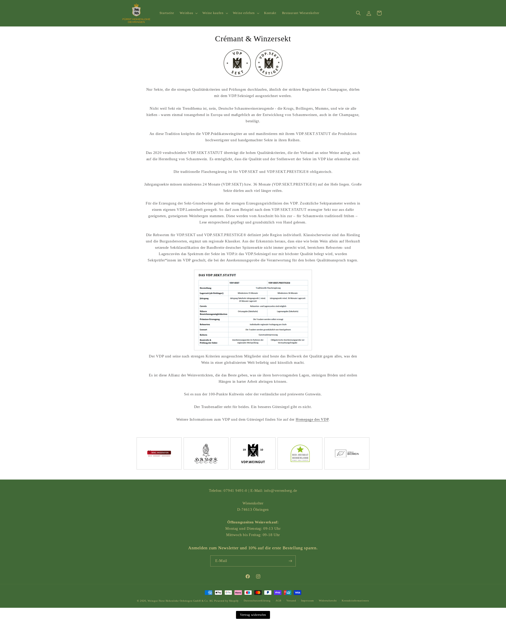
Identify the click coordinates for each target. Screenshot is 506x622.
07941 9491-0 (235, 490)
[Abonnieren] (290, 560)
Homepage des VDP (312, 419)
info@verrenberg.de (280, 490)
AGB (278, 600)
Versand (291, 600)
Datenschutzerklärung (257, 600)
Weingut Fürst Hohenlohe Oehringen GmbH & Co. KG (180, 600)
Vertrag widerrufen (253, 614)
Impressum (307, 600)
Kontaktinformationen (355, 600)
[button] (188, 13)
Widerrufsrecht (328, 600)
